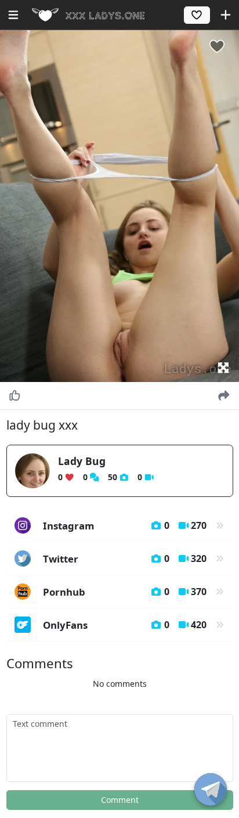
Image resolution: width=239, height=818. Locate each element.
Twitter (125, 558)
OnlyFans (125, 625)
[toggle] (210, 789)
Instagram (125, 525)
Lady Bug (82, 461)
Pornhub (125, 592)
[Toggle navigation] (13, 14)
